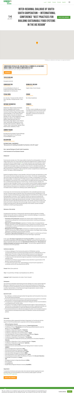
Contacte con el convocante (63, 17)
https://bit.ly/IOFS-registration (10, 374)
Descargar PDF (7, 72)
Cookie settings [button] (62, 391)
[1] (21, 163)
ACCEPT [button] (69, 391)
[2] (22, 170)
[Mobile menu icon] (69, 2)
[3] (35, 187)
